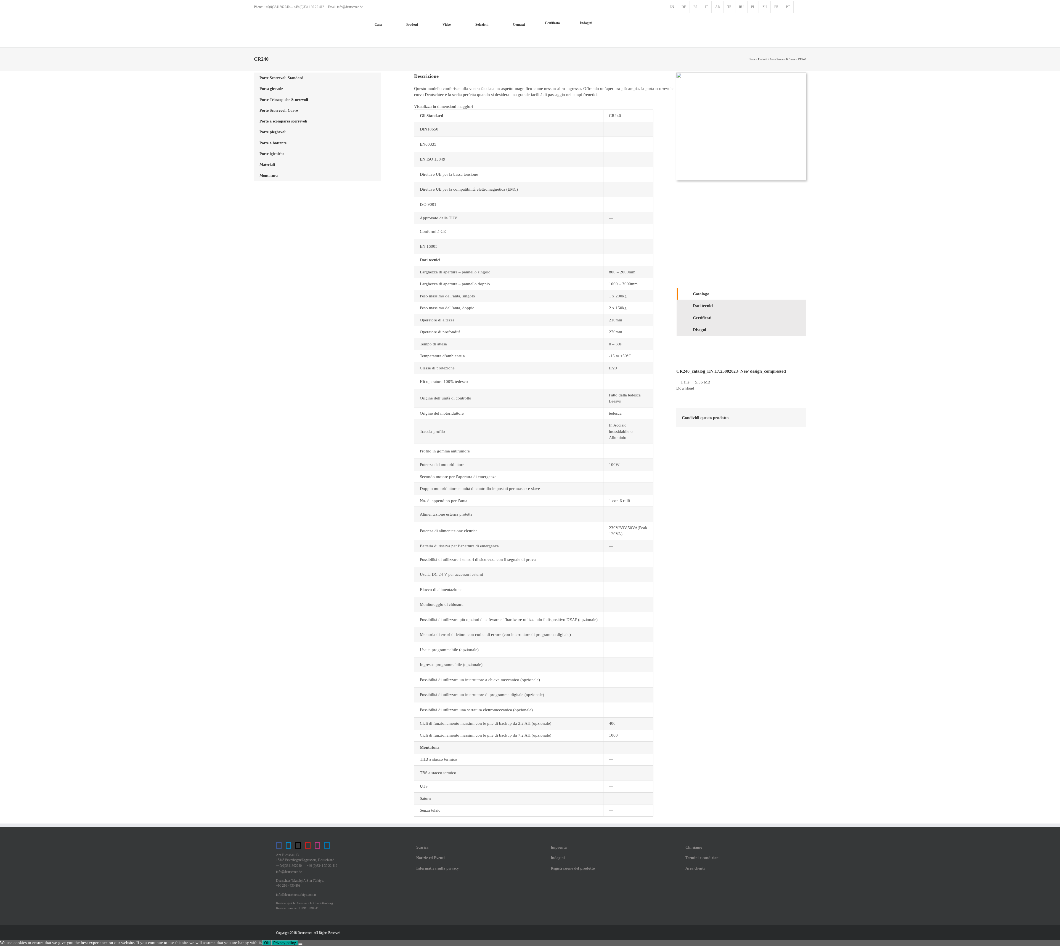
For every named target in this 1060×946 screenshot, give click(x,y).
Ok (266, 943)
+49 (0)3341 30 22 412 (322, 866)
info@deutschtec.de (289, 872)
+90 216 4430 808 (288, 886)
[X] (769, 417)
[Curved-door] (741, 74)
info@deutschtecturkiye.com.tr (296, 895)
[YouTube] (308, 845)
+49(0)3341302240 (289, 866)
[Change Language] (800, 7)
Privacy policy (284, 943)
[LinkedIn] (778, 417)
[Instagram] (317, 845)
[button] (617, 24)
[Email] (796, 417)
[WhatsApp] (787, 417)
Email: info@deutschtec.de (345, 7)
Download (685, 388)
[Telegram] (288, 845)
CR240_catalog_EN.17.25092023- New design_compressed (731, 371)
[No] (300, 944)
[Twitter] (298, 845)
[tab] (741, 294)
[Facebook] (760, 417)
